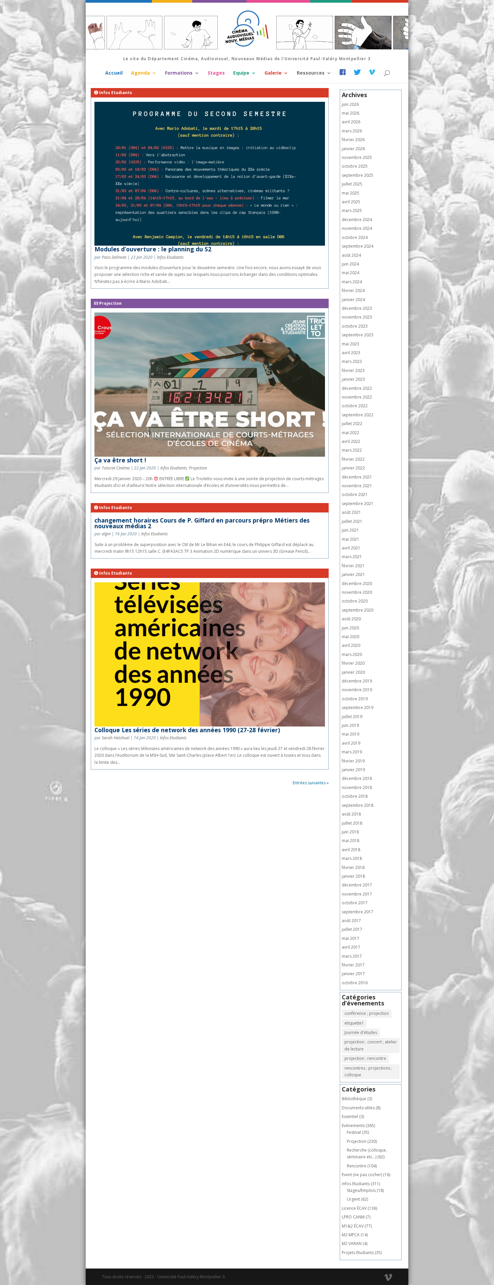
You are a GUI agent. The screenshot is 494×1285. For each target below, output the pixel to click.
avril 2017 (351, 947)
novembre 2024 (357, 228)
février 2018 (353, 867)
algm (106, 534)
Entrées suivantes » (311, 783)
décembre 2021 (357, 477)
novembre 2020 (357, 592)
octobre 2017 (355, 903)
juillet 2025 (352, 184)
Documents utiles (358, 1108)
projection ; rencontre (365, 1058)
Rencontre (356, 1166)
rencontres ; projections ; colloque (368, 1071)
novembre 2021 (357, 486)
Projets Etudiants (358, 1252)
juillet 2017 (352, 929)
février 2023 (353, 370)
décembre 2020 (357, 583)
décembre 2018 (357, 778)
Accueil (114, 73)
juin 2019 (350, 725)
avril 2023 (351, 353)
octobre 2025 (355, 166)
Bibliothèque (354, 1099)
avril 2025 (351, 202)
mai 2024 (350, 273)
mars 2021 (352, 556)
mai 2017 (350, 938)
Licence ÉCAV (354, 1208)
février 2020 (353, 663)
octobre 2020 (355, 601)
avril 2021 (351, 548)
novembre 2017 (357, 894)
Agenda (140, 73)
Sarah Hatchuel (115, 738)
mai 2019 (350, 734)
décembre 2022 (357, 388)
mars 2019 (352, 752)
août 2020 (351, 619)
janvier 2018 (353, 876)
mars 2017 (352, 956)
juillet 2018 (352, 823)
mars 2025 (352, 210)
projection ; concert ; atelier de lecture (370, 1045)
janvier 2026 (353, 149)
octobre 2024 (355, 237)
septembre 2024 (357, 246)
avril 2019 (351, 743)
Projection (198, 468)
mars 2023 (352, 361)
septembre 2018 (357, 805)
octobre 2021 (355, 494)
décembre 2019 (357, 681)
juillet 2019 (352, 716)
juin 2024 (350, 264)
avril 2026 (351, 122)
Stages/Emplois (361, 1190)
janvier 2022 (353, 468)
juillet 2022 (352, 423)
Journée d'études (360, 1032)
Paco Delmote (114, 257)
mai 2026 (350, 113)
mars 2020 (352, 654)
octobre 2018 (355, 796)
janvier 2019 (353, 770)
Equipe (241, 73)
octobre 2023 (355, 326)
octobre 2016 (355, 983)
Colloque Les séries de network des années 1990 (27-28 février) (187, 730)
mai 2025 (350, 193)
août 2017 (351, 920)
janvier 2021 (353, 574)
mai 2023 (350, 344)
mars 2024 (352, 282)
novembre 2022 (357, 397)
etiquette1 (354, 1023)
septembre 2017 (357, 912)
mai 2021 (350, 539)
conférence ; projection (366, 1013)
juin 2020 (350, 628)
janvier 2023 (353, 379)
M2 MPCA (351, 1235)
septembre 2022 (357, 415)
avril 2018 (351, 850)
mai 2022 (350, 433)
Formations (179, 73)
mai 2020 (350, 636)
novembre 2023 (357, 317)
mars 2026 (352, 131)
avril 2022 (351, 441)
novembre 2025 (357, 157)
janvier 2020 (353, 672)
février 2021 (353, 566)
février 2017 (353, 965)
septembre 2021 (357, 503)
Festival (354, 1132)
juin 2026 (350, 104)
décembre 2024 (357, 219)
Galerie (273, 73)
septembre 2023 (357, 335)
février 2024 (353, 290)
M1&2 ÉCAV (353, 1226)
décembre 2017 (357, 885)
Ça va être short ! (120, 460)
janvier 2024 (353, 299)
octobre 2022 (355, 406)
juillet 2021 (352, 521)
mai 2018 (350, 840)
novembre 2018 (357, 787)
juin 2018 (350, 832)
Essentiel (350, 1116)
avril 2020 (351, 645)
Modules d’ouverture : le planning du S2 (152, 249)
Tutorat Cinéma (116, 468)
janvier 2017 (353, 974)
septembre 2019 (357, 707)
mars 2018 (352, 858)
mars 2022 (352, 450)
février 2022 (353, 459)
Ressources (311, 73)
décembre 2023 (357, 308)
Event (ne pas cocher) (362, 1174)
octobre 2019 (355, 699)
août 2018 (351, 814)
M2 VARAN (352, 1243)
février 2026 (353, 139)
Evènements (353, 1125)
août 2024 (351, 255)
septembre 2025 (357, 175)
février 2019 (353, 761)
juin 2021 (350, 530)
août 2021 (351, 512)
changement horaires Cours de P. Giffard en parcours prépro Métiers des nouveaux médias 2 (202, 523)
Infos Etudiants (170, 257)
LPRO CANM (353, 1217)
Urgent (353, 1199)
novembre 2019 (357, 690)
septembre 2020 (357, 610)
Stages (216, 73)
